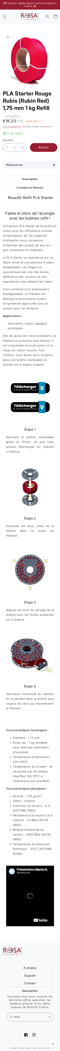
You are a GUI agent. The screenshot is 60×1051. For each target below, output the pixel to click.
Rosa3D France (24, 1048)
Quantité (8, 140)
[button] (4, 16)
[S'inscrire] (49, 1017)
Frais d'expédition (12, 126)
